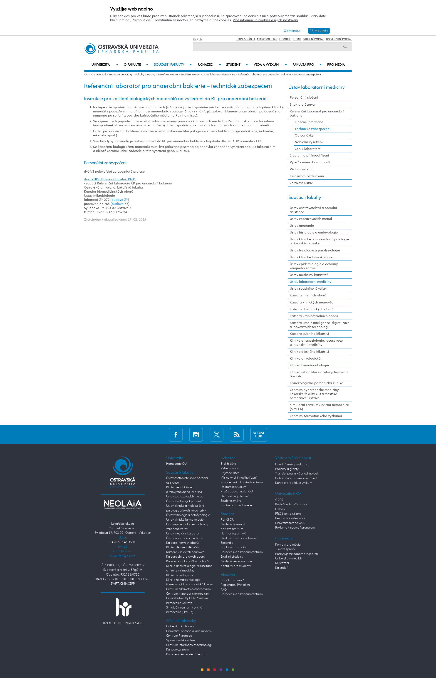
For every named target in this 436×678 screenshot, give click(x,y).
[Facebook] (176, 435)
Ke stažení (282, 563)
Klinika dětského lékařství (309, 351)
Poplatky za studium (234, 547)
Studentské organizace (236, 561)
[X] (216, 435)
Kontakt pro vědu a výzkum (293, 482)
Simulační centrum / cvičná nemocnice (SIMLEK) (319, 407)
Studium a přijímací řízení (309, 155)
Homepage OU (176, 463)
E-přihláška (228, 463)
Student (237, 64)
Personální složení (304, 97)
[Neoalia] (122, 504)
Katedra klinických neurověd (312, 302)
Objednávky (304, 135)
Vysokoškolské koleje (180, 640)
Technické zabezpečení (307, 74)
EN (200, 39)
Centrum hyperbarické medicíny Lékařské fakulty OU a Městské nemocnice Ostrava (314, 394)
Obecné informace (309, 122)
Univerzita (105, 64)
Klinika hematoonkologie (309, 365)
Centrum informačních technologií (189, 645)
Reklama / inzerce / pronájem (295, 527)
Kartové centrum (177, 649)
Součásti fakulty (172, 64)
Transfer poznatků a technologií (296, 473)
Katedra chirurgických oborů (312, 309)
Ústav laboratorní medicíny (219, 74)
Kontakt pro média (288, 544)
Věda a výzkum (270, 64)
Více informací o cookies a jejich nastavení (265, 20)
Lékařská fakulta (168, 74)
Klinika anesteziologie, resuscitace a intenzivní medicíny (316, 342)
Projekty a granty (287, 469)
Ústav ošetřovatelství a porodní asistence (313, 210)
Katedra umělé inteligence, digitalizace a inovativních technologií (319, 325)
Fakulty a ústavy (145, 74)
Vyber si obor (230, 468)
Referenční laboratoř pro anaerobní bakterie (264, 74)
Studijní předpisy (232, 556)
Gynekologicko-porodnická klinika (316, 383)
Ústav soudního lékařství (308, 288)
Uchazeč (209, 64)
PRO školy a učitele (288, 513)
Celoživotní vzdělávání (307, 176)
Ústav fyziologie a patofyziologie (315, 250)
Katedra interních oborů (308, 295)
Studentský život (232, 500)
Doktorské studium (233, 487)
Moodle (285, 39)
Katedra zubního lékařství (309, 333)
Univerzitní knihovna (180, 626)
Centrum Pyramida (179, 635)
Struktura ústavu (302, 104)
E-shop (280, 509)
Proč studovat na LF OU (237, 491)
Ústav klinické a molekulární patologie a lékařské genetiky (319, 241)
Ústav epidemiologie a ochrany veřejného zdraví (314, 266)
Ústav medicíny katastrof (308, 275)
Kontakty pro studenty (236, 566)
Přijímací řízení (230, 473)
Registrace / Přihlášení (235, 584)
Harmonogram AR (233, 533)
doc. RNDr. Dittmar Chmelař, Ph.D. (110, 179)
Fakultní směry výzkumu (291, 464)
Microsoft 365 (267, 39)
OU (86, 74)
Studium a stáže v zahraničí (239, 538)
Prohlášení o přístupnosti (292, 504)
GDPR (279, 500)
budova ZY (119, 199)
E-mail (297, 39)
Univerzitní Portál (339, 39)
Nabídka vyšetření (309, 142)
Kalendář (281, 567)
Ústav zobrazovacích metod (311, 219)
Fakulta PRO (307, 64)
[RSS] (237, 435)
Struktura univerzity (120, 74)
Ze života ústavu (302, 183)
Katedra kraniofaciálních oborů (314, 316)
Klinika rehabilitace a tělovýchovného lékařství (319, 374)
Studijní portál (313, 39)
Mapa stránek (245, 39)
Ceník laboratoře (307, 149)
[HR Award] (122, 611)
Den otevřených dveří (235, 496)
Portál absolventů (233, 580)
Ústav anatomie (302, 225)
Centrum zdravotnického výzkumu (316, 416)
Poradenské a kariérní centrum (187, 654)
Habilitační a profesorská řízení (296, 478)
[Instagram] (196, 435)
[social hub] (258, 435)
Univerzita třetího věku (290, 523)
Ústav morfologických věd (183, 501)
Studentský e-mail (233, 524)
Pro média (336, 64)
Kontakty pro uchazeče (236, 505)
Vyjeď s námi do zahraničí (310, 162)
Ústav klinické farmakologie (311, 257)
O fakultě (136, 64)
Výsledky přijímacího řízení (239, 477)
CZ (194, 39)
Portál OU (227, 519)
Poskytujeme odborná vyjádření (297, 554)
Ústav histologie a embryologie (314, 232)
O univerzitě (98, 74)
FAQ (224, 589)
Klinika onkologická (305, 358)
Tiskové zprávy (285, 549)
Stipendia (227, 542)
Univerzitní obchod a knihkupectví (189, 631)
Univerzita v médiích (288, 558)
